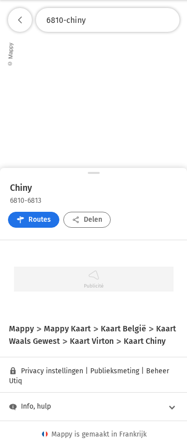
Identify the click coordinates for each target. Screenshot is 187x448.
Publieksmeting (114, 371)
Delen (93, 219)
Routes (39, 219)
